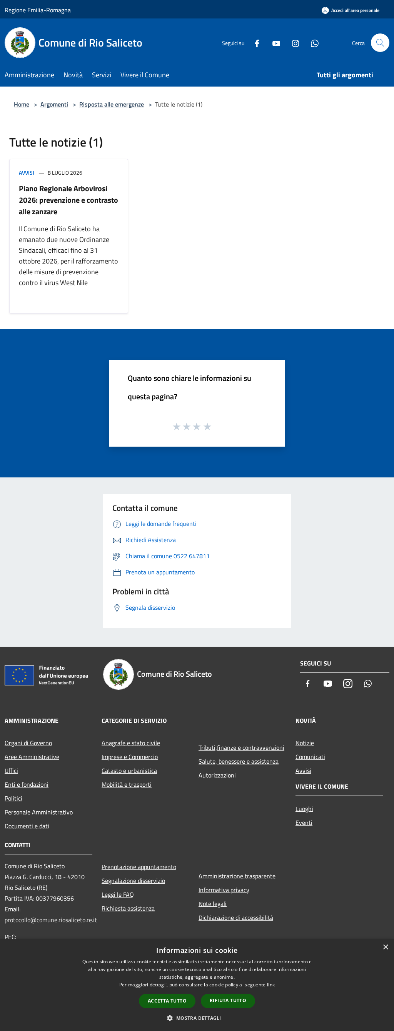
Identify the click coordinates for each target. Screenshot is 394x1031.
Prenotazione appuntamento (139, 866)
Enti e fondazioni (26, 784)
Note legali (213, 903)
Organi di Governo (28, 742)
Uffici (11, 770)
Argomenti (54, 104)
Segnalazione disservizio (133, 880)
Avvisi (26, 172)
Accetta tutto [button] (167, 1001)
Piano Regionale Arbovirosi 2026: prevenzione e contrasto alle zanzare (68, 199)
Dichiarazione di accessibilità (236, 917)
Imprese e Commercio (130, 756)
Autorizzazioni (217, 775)
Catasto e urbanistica (129, 770)
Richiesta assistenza (128, 908)
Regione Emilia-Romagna (38, 10)
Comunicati (310, 756)
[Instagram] (292, 42)
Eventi (304, 822)
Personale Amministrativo (39, 812)
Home (21, 104)
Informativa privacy (224, 889)
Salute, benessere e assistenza (239, 761)
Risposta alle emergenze (111, 104)
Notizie (305, 742)
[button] (197, 1018)
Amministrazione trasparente (237, 876)
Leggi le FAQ (118, 894)
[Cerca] (380, 42)
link (271, 984)
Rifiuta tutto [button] (228, 1000)
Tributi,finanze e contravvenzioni (241, 747)
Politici (13, 798)
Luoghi (304, 808)
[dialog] (197, 985)
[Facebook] (254, 42)
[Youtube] (273, 42)
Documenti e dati (27, 826)
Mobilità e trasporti (127, 784)
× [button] (385, 947)
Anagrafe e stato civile (131, 742)
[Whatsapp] (311, 42)
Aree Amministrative (32, 756)
